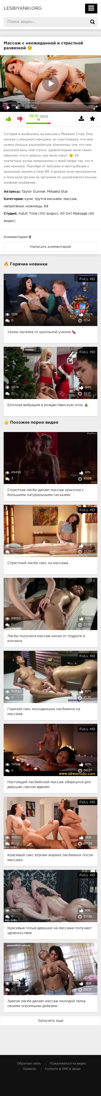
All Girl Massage (73, 213)
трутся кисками (48, 199)
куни (29, 199)
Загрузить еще (50, 1020)
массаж (70, 199)
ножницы (33, 206)
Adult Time (27, 213)
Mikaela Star (57, 191)
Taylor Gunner (33, 191)
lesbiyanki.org (23, 9)
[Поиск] (92, 22)
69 (46, 206)
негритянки (14, 206)
